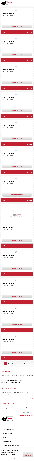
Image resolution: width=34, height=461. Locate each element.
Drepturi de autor (8, 441)
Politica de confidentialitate (11, 445)
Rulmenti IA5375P (8, 283)
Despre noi (6, 425)
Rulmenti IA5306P (8, 255)
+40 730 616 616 (9, 380)
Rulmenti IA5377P (8, 41)
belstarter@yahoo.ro (13, 382)
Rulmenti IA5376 (7, 227)
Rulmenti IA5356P (8, 339)
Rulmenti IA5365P (8, 69)
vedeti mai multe (27, 399)
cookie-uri (16, 450)
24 (25, 364)
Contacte (5, 437)
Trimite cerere (17, 27)
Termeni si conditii (8, 429)
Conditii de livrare (8, 433)
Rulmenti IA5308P (8, 125)
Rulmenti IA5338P (8, 154)
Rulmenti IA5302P (8, 13)
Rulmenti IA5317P (8, 311)
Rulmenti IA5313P (8, 97)
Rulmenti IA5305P (8, 181)
